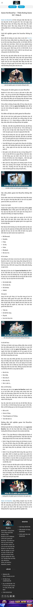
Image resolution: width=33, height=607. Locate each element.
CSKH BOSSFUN (7, 592)
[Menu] (2, 3)
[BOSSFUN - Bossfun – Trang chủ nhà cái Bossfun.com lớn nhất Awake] (16, 2)
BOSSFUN (4, 530)
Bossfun (29, 38)
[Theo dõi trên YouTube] (13, 596)
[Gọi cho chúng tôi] (8, 596)
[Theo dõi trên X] (5, 596)
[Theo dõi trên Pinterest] (11, 596)
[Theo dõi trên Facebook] (2, 596)
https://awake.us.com (9, 576)
